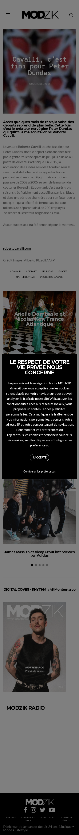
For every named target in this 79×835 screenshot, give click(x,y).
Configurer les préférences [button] (39, 471)
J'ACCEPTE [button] (40, 457)
